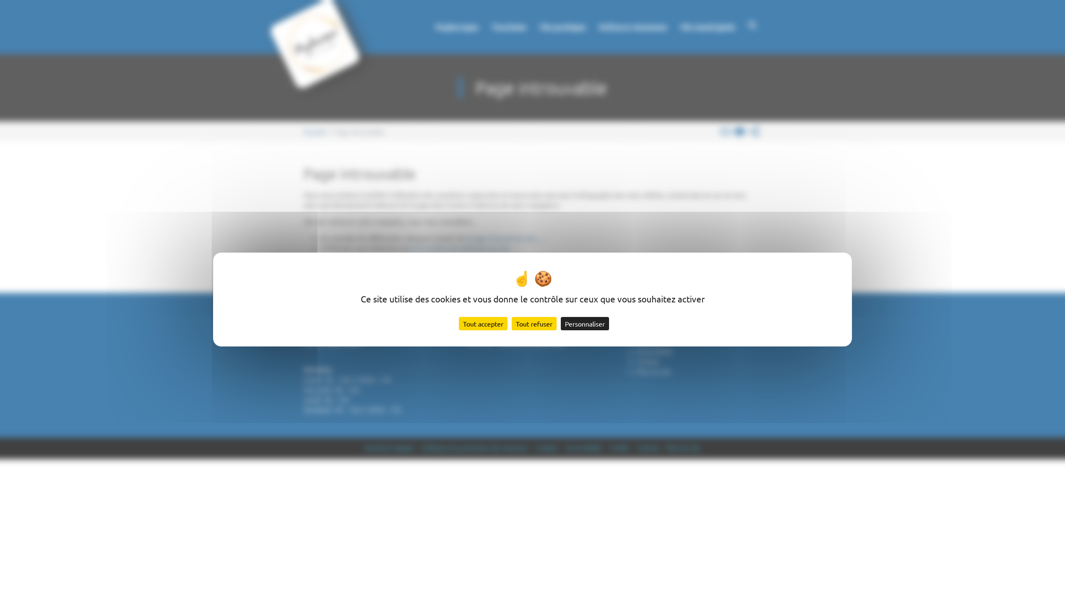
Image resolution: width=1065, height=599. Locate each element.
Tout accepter (483, 323)
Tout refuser (534, 323)
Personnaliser (585, 323)
